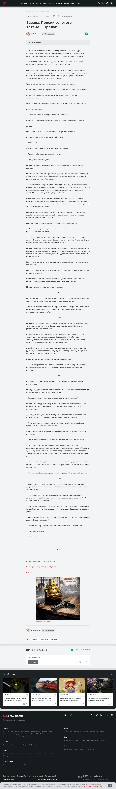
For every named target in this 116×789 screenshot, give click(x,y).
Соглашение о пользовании (47, 779)
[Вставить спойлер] (87, 662)
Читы (20, 765)
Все (4, 731)
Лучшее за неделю (74, 740)
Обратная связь (8, 779)
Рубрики (13, 754)
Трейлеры (6, 756)
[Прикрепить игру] (76, 662)
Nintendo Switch (35, 731)
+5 (97, 740)
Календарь (77, 731)
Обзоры (24, 745)
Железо (29, 736)
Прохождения (69, 3)
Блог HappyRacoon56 (43, 11)
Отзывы (102, 731)
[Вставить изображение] (80, 662)
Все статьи (6, 745)
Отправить (33, 662)
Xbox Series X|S (14, 731)
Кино (14, 736)
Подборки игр (33, 745)
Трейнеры (27, 765)
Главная (28, 11)
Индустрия (17, 734)
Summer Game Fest (28, 734)
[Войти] (111, 3)
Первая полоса (16, 745)
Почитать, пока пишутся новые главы (40, 561)
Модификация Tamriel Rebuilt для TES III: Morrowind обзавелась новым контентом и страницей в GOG (99, 699)
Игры (32, 3)
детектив (54, 639)
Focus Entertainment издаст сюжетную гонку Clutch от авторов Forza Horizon (42, 699)
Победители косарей (88, 740)
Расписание (68, 749)
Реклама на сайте (38, 776)
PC (8, 731)
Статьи (38, 3)
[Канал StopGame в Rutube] (91, 715)
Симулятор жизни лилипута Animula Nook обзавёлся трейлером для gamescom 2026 (71, 699)
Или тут (29, 572)
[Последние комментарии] (107, 3)
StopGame (103, 740)
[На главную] (4, 3)
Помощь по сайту (51, 776)
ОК (110, 786)
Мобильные (43, 734)
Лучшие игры (68, 731)
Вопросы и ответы (9, 776)
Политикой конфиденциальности (93, 786)
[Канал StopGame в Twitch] (107, 715)
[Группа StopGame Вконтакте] (76, 715)
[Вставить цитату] (83, 662)
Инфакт (50, 754)
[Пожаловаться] (58, 16)
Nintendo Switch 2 (47, 731)
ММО (37, 734)
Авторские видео (41, 754)
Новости (24, 3)
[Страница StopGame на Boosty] (65, 715)
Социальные (7, 736)
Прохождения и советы (10, 765)
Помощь (79, 3)
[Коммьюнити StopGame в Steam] (102, 715)
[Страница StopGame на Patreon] (71, 715)
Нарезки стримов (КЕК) (87, 749)
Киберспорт (21, 736)
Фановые (9, 734)
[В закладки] (54, 16)
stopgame (44, 639)
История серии (29, 754)
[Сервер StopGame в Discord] (112, 715)
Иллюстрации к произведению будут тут (41, 567)
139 (26, 704)
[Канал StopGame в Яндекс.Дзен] (81, 715)
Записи (76, 749)
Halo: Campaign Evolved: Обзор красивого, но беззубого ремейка (15, 699)
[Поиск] (98, 3)
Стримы (59, 3)
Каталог (85, 731)
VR (4, 734)
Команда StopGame (24, 776)
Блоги (51, 3)
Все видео (6, 754)
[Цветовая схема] (103, 3)
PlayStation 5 (25, 731)
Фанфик (35, 639)
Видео (45, 3)
